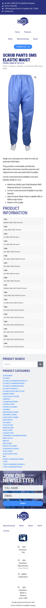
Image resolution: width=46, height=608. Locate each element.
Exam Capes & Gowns (10, 417)
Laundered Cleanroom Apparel (15, 436)
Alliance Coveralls (10, 389)
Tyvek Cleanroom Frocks (12, 467)
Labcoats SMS (8, 433)
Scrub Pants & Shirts (11, 449)
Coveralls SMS (8, 404)
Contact (6, 531)
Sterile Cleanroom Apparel (13, 459)
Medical (6, 441)
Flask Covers (8, 425)
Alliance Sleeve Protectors (13, 391)
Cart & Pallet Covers (11, 396)
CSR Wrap (6, 409)
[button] (35, 77)
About (35, 39)
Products (27, 32)
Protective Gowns (10, 446)
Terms (39, 526)
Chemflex (6, 399)
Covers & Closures (10, 407)
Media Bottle (8, 438)
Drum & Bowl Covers (10, 412)
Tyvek (5, 462)
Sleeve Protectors (10, 454)
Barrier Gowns (8, 394)
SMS (4, 456)
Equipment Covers (10, 415)
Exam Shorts (8, 420)
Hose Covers (7, 430)
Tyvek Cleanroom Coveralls (14, 464)
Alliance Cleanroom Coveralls (15, 381)
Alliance (6, 378)
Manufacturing (23, 39)
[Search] (40, 364)
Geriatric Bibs (8, 428)
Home (17, 32)
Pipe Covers (7, 443)
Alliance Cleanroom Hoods (13, 386)
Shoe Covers (7, 451)
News (10, 39)
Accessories (7, 376)
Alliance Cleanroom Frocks (13, 383)
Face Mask (7, 423)
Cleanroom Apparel (10, 402)
